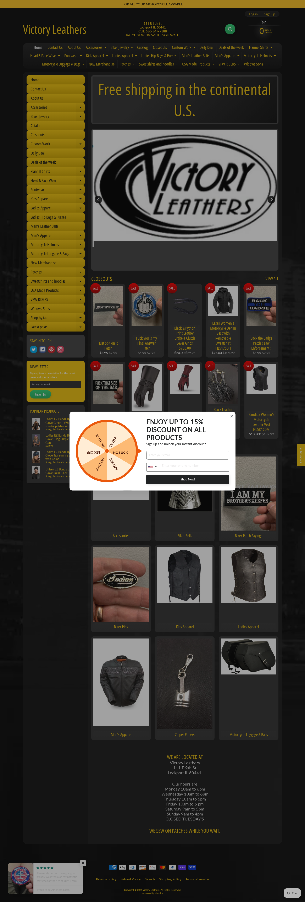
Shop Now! (188, 479)
